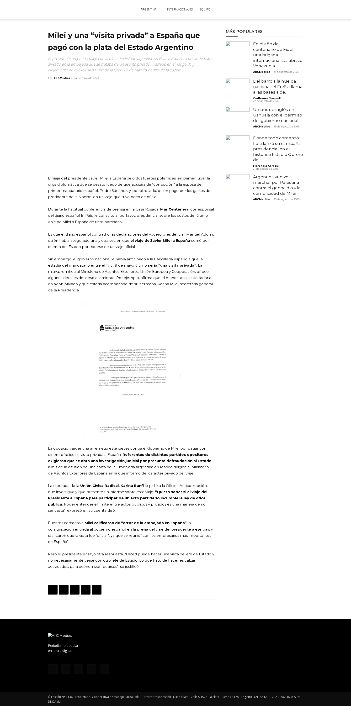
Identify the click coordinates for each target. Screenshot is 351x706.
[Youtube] (284, 9)
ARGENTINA (148, 9)
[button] (297, 10)
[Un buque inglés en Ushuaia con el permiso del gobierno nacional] (238, 119)
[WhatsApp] (75, 590)
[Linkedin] (85, 590)
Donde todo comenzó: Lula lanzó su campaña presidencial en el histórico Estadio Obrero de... (278, 149)
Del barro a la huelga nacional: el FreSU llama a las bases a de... (278, 87)
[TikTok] (268, 9)
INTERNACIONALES (180, 9)
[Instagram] (260, 9)
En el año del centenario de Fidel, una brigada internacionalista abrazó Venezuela (278, 55)
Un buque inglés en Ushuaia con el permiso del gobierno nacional (277, 115)
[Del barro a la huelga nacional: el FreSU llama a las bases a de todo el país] (238, 90)
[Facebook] (252, 9)
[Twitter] (276, 9)
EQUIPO (204, 9)
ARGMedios (62, 78)
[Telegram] (96, 590)
